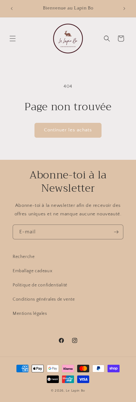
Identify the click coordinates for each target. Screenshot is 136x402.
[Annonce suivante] (124, 8)
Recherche (23, 256)
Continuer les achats (68, 130)
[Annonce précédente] (12, 8)
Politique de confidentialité (40, 285)
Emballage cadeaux (32, 270)
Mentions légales (30, 313)
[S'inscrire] (116, 232)
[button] (13, 38)
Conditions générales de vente (44, 299)
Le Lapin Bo (75, 391)
